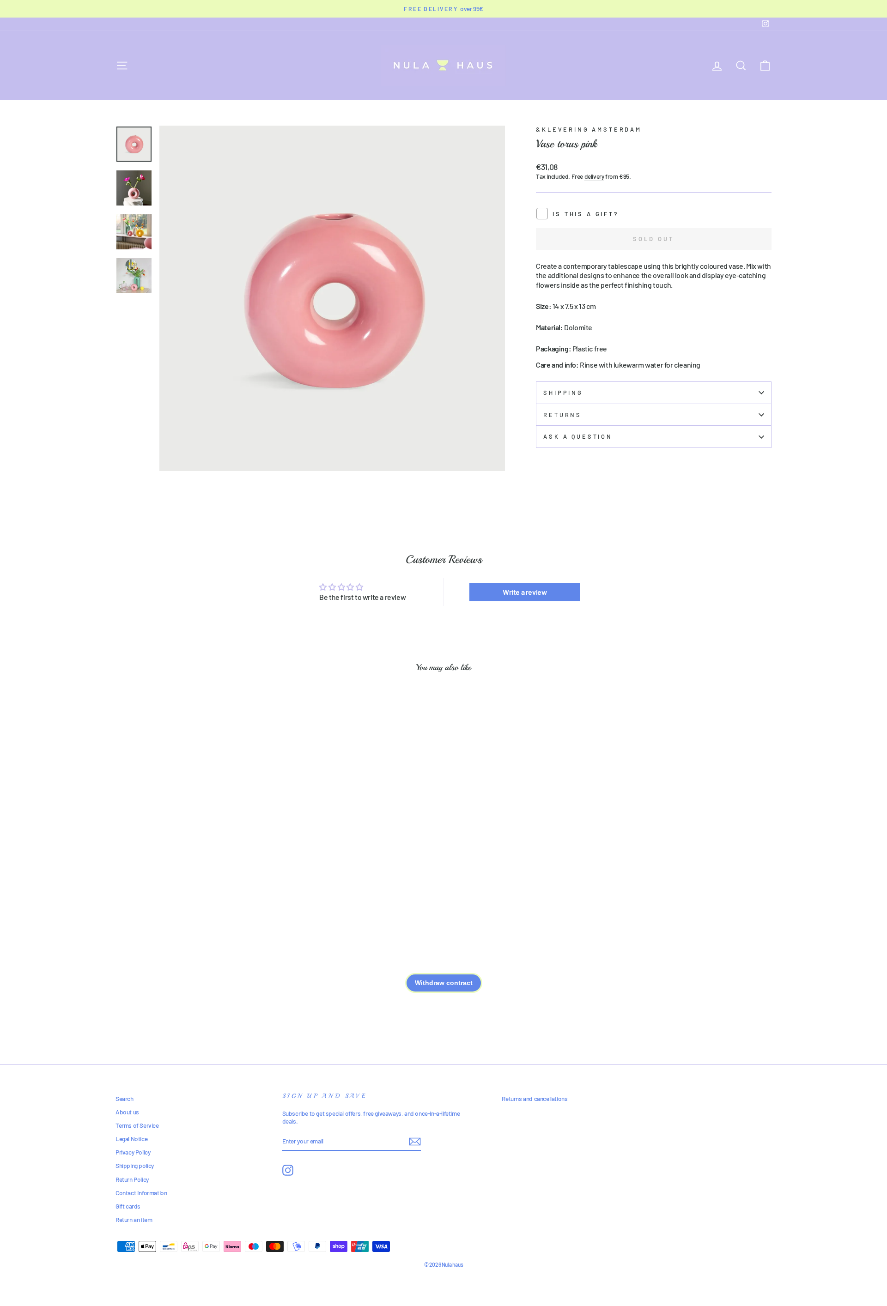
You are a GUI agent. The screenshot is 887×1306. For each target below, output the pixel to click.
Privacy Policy (132, 1152)
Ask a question (578, 436)
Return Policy (132, 1179)
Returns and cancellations (534, 1098)
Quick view (193, 842)
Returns (562, 414)
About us (127, 1112)
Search (124, 1098)
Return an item (133, 1219)
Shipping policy (134, 1165)
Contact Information (141, 1193)
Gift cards (127, 1206)
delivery (594, 176)
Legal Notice (131, 1139)
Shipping (563, 392)
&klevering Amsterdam (589, 129)
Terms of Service (137, 1125)
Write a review (525, 591)
